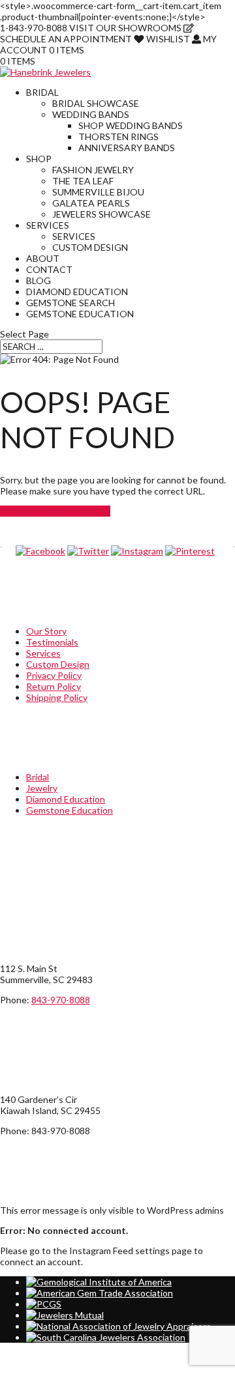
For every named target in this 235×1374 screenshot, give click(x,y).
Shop (39, 158)
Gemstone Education (80, 313)
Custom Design (90, 247)
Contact (49, 269)
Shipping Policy (56, 697)
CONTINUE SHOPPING (55, 511)
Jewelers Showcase (101, 214)
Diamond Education (77, 291)
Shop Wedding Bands (130, 125)
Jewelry (41, 788)
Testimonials (52, 642)
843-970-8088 (60, 999)
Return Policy (53, 686)
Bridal (42, 92)
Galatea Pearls (91, 202)
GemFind (69, 1368)
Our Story (46, 631)
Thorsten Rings (118, 136)
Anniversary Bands (126, 147)
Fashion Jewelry (93, 169)
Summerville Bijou (98, 191)
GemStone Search (70, 302)
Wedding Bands (90, 114)
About (42, 258)
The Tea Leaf (83, 180)
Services (47, 225)
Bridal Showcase (95, 103)
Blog (38, 280)
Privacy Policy (54, 675)
